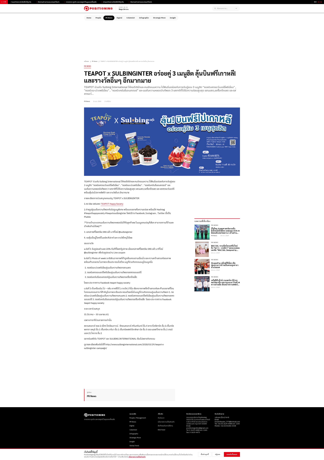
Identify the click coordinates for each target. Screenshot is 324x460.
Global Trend (134, 445)
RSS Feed (161, 429)
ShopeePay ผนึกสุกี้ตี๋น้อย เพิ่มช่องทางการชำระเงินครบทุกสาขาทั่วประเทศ (224, 265)
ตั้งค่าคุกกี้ (205, 454)
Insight (173, 17)
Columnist (130, 17)
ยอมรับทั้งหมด (232, 454)
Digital (119, 17)
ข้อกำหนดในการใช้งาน (165, 425)
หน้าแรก (86, 61)
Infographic (144, 17)
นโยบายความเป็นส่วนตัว (166, 421)
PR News (108, 17)
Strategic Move (159, 17)
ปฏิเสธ (217, 454)
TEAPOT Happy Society (112, 204)
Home (89, 17)
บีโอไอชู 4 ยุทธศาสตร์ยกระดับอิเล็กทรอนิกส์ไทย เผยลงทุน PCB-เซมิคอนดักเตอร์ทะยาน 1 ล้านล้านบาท (225, 230)
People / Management (137, 418)
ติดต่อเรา (161, 418)
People (98, 17)
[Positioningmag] (98, 8)
